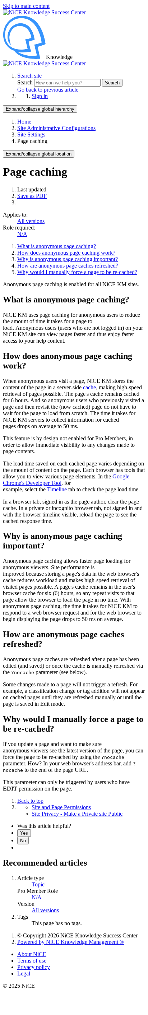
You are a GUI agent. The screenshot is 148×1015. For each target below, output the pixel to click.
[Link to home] (44, 63)
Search (25, 82)
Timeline (57, 489)
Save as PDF (32, 196)
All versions (31, 221)
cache (89, 387)
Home (24, 122)
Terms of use (31, 961)
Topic (38, 884)
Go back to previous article (47, 90)
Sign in (40, 96)
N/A (22, 234)
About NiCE (31, 954)
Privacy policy (33, 967)
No (23, 840)
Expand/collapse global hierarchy (40, 109)
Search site (29, 76)
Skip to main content (26, 6)
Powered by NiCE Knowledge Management (70, 942)
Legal (23, 973)
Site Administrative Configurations (56, 128)
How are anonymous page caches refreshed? (67, 266)
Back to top (30, 801)
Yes (24, 833)
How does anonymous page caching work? (66, 253)
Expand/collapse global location (38, 154)
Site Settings (31, 134)
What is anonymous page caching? (56, 246)
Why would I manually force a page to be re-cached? (77, 272)
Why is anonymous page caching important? (67, 259)
